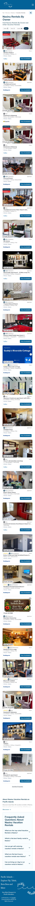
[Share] (30, 12)
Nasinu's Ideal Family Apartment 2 (13, 335)
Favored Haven (8, 178)
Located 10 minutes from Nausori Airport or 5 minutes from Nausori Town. (17, 524)
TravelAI (13, 897)
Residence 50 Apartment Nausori (13, 586)
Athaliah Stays (8, 429)
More (26, 28)
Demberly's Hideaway (10, 115)
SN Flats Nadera (8, 52)
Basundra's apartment (10, 775)
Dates (5, 28)
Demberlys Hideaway (10, 712)
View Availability (26, 58)
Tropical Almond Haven (10, 304)
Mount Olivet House (9, 492)
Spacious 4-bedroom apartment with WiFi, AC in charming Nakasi (16, 398)
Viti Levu (5, 55)
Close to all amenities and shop (13, 461)
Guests (19, 28)
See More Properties (17, 786)
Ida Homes (6, 241)
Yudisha (5, 743)
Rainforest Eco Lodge (10, 649)
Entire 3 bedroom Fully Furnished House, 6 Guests (16, 555)
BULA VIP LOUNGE (9, 681)
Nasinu (9, 55)
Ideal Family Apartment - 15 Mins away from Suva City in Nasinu (17, 273)
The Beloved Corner (9, 84)
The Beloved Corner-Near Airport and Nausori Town (15, 210)
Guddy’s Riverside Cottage (11, 367)
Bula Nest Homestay (9, 618)
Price (12, 28)
